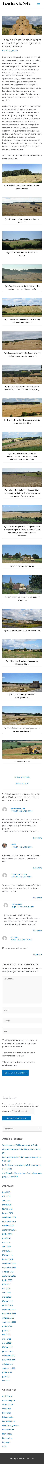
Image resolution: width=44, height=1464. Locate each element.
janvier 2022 (7, 1351)
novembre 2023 (9, 1267)
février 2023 (7, 1301)
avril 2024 (6, 1246)
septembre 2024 (9, 1229)
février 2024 (7, 1255)
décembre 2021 (9, 1355)
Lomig (13, 844)
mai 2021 (6, 1380)
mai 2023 (6, 1288)
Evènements (7, 1417)
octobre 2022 (8, 1318)
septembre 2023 (9, 1276)
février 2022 (7, 1347)
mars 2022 (6, 1343)
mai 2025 (6, 1196)
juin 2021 (6, 1376)
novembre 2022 (9, 1313)
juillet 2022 (7, 1326)
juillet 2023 (7, 1280)
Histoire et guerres (10, 1425)
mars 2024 (6, 1250)
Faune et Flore (8, 1421)
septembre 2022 (9, 1322)
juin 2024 (6, 1238)
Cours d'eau (7, 1404)
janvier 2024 (7, 1259)
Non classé (7, 1433)
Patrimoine (7, 1438)
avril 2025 (6, 1200)
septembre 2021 (9, 1368)
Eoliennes (6, 1412)
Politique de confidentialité (22, 1458)
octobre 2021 (8, 1364)
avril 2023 (6, 1292)
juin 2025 (6, 1192)
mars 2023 (6, 1297)
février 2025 (7, 1208)
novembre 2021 (9, 1359)
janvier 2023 (7, 1305)
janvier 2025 (7, 1213)
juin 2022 (6, 1330)
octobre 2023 (8, 1271)
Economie (6, 1408)
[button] (22, 178)
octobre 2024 (8, 1225)
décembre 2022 (9, 1309)
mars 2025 (6, 1204)
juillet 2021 (7, 1372)
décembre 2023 (9, 1263)
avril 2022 (6, 1338)
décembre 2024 (9, 1217)
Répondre (37, 837)
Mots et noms (8, 1429)
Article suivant (22, 783)
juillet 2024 (7, 1234)
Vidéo (4, 1446)
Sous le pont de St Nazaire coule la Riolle (20, 1145)
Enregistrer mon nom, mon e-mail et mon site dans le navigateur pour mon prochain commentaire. (19, 1043)
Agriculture (7, 1396)
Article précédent (22, 777)
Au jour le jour (8, 1400)
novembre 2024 (9, 1221)
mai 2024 (6, 1242)
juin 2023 (6, 1284)
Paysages (6, 1442)
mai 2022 (6, 1334)
